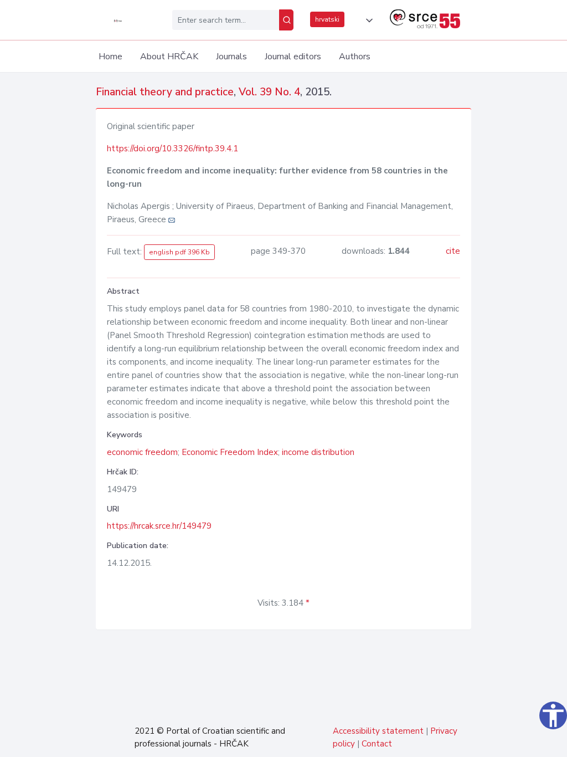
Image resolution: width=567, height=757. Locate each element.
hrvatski (327, 19)
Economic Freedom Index (230, 452)
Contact (377, 743)
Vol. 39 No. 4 (269, 92)
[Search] (286, 19)
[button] (367, 20)
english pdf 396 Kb (179, 252)
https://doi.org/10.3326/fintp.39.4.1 (172, 148)
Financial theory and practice (165, 92)
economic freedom (142, 452)
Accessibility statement (378, 730)
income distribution (318, 452)
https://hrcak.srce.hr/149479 (159, 525)
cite (453, 251)
